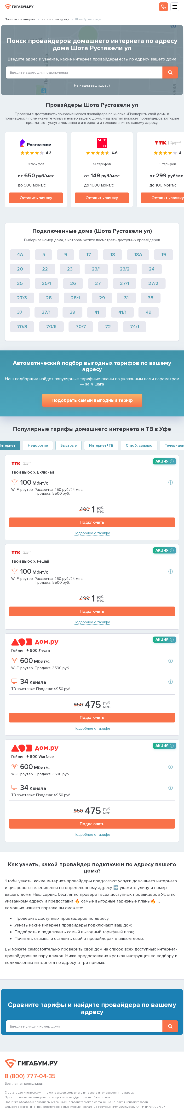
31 (126, 298)
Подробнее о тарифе (92, 533)
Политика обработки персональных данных (35, 1102)
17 (88, 255)
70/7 (81, 327)
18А (138, 255)
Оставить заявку (36, 197)
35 (150, 298)
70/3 (22, 327)
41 (96, 312)
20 (20, 269)
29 (102, 298)
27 (98, 283)
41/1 (122, 312)
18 (112, 255)
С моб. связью (139, 445)
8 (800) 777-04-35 (30, 1076)
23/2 (125, 269)
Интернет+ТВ (101, 445)
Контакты (118, 1102)
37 (20, 312)
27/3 (22, 298)
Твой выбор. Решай (30, 561)
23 (70, 269)
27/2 (153, 283)
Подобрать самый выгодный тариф (92, 400)
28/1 (75, 298)
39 (72, 312)
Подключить (92, 522)
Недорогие (38, 445)
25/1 (46, 283)
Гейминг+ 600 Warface (32, 756)
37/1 (46, 312)
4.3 (49, 152)
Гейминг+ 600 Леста (30, 650)
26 (73, 283)
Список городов (137, 1102)
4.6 (114, 152)
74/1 (134, 327)
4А (20, 255)
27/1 (124, 283)
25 (20, 283)
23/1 (96, 269)
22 (45, 269)
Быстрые (68, 445)
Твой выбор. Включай (32, 472)
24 (152, 269)
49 (148, 312)
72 (108, 327)
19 (163, 255)
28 (49, 298)
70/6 (51, 327)
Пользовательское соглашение (88, 1102)
